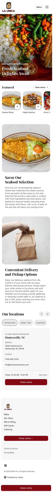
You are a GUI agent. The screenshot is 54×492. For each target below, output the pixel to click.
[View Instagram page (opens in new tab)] (5, 465)
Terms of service (11, 448)
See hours (43, 375)
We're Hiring (10, 422)
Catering (8, 429)
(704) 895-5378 (12, 359)
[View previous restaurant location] (41, 314)
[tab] (9, 323)
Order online (26, 382)
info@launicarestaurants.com (17, 365)
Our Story (8, 418)
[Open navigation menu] (46, 7)
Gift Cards (9, 425)
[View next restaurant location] (47, 314)
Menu (39, 7)
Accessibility (9, 452)
